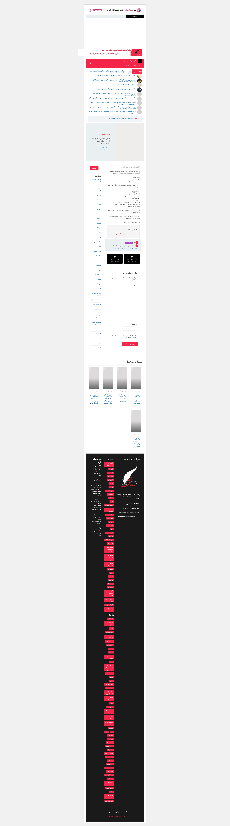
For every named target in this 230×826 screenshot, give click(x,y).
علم (100, 270)
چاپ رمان (110, 749)
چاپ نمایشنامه (109, 767)
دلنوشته (111, 652)
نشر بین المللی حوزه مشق (102, 149)
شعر (111, 680)
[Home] (140, 61)
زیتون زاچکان (97, 251)
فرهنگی (99, 279)
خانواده (99, 232)
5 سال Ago (105, 147)
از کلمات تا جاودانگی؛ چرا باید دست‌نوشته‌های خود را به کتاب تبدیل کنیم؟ (117, 75)
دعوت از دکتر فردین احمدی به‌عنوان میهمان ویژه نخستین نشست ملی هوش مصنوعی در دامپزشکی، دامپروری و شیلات (113, 107)
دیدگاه (136, 285)
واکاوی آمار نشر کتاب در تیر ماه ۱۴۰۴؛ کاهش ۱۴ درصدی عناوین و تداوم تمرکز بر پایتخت (97, 470)
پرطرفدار (98, 209)
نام (136, 312)
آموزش (99, 186)
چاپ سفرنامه (109, 757)
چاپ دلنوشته (109, 746)
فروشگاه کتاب (97, 284)
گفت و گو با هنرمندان (98, 310)
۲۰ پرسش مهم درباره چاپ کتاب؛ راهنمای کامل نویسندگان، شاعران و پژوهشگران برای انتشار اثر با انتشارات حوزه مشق (113, 80)
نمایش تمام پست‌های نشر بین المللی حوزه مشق (125, 234)
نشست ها (98, 333)
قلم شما (99, 288)
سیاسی (99, 260)
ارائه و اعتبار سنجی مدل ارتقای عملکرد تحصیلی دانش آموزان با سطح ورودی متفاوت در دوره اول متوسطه (108, 71)
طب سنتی (98, 265)
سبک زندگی (98, 256)
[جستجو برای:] (99, 168)
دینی (100, 237)
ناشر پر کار (110, 707)
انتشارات (110, 619)
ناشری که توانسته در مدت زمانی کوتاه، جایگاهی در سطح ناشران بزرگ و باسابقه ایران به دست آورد (112, 112)
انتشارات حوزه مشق (140, 26)
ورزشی (99, 347)
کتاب (111, 791)
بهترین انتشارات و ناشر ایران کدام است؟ (125, 84)
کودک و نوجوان (97, 304)
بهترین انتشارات (110, 637)
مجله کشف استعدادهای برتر (97, 316)
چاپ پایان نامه (109, 775)
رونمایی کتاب (109, 673)
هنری (100, 338)
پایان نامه (110, 735)
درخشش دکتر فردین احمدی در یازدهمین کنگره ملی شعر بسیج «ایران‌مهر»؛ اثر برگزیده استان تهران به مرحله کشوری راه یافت (113, 103)
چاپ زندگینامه (109, 753)
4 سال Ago (136, 398)
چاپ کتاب (98, 228)
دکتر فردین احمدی (131, 61)
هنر (112, 731)
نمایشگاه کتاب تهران (109, 723)
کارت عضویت (109, 788)
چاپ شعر (110, 760)
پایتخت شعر (122, 61)
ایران (111, 628)
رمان (111, 661)
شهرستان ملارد (109, 684)
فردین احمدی (133, 248)
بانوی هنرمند (109, 632)
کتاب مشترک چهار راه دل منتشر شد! (108, 403)
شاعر (111, 677)
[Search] (94, 63)
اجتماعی (99, 190)
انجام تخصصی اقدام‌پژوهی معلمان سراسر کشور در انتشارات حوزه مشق (117, 89)
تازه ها (99, 214)
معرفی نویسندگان (96, 328)
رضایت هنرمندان (97, 246)
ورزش (99, 342)
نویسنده (111, 728)
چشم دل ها (123, 401)
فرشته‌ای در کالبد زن (120, 248)
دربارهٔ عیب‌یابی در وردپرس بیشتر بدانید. (116, 816)
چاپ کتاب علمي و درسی (109, 783)
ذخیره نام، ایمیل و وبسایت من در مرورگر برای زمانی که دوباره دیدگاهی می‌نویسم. (122, 336)
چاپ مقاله (110, 764)
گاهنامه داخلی (109, 801)
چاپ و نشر (110, 771)
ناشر (111, 703)
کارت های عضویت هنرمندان (96, 294)
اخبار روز (99, 195)
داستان (111, 648)
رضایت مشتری (97, 242)
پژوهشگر (110, 739)
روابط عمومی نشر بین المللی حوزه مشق (109, 668)
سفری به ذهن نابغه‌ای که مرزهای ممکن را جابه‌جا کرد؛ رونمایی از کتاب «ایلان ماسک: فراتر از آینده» (95, 518)
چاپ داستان (109, 742)
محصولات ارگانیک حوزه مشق (96, 323)
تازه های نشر (106, 134)
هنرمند (106, 731)
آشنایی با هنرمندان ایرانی (96, 180)
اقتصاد (99, 204)
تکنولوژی (99, 223)
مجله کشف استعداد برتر (109, 693)
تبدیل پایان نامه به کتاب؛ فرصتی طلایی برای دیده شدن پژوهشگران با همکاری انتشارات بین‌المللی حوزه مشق (113, 94)
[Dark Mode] (98, 63)
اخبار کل (99, 200)
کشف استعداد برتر (136, 65)
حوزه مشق (110, 645)
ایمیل (120, 312)
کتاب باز (127, 65)
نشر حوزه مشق (110, 717)
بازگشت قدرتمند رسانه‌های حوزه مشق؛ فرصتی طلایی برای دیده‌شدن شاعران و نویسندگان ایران (112, 98)
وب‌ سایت (134, 324)
